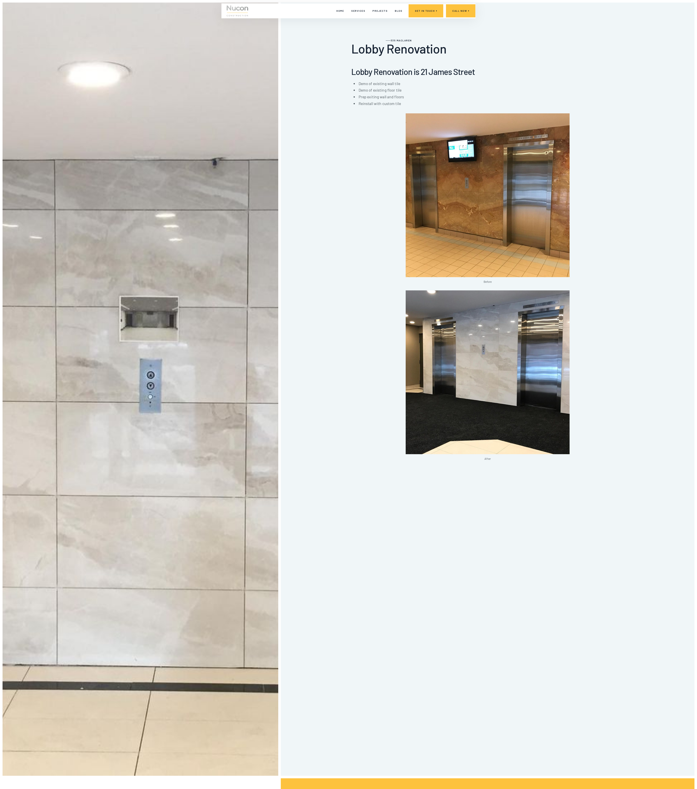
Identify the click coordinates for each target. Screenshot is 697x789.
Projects (380, 10)
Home (340, 10)
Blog (398, 10)
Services (358, 10)
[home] (237, 11)
